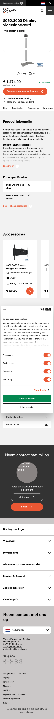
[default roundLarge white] (50, 50)
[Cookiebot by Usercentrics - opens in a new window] (39, 309)
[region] (27, 50)
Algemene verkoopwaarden (14, 694)
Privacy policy (8, 682)
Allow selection (27, 407)
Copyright (7, 678)
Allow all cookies (27, 398)
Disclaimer (7, 686)
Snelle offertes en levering (19, 98)
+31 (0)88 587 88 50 (12, 646)
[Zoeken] (43, 3)
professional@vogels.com (15, 649)
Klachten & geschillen (11, 699)
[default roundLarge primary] (30, 291)
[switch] (47, 363)
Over (5, 108)
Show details (40, 390)
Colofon (6, 703)
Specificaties (17, 108)
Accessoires (33, 108)
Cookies (6, 690)
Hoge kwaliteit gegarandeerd (20, 102)
